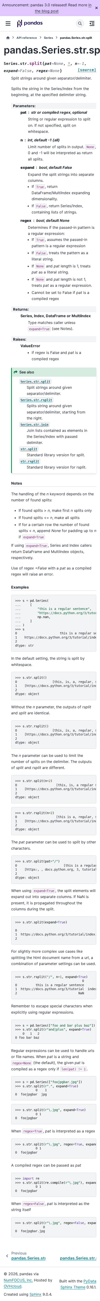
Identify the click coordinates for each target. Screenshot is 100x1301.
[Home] (8, 37)
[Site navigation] (8, 23)
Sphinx (35, 1294)
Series (48, 38)
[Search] (80, 23)
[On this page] (92, 23)
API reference (27, 38)
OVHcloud (12, 1286)
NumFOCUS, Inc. (18, 1280)
